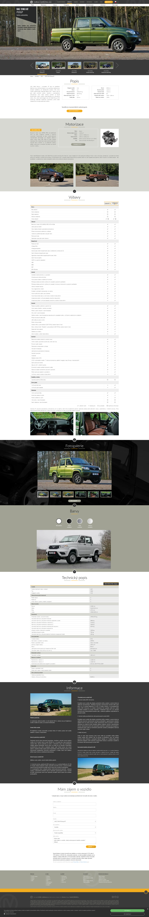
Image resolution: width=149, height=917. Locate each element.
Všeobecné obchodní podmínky (105, 882)
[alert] (74, 912)
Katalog (37, 76)
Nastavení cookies (102, 879)
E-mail (54, 813)
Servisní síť (63, 882)
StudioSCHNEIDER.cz (74, 897)
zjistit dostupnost (74, 111)
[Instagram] (118, 897)
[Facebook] (113, 897)
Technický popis (77, 144)
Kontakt (48, 884)
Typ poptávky (56, 824)
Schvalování (63, 876)
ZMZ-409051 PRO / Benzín (111, 584)
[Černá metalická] (69, 517)
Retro (62, 880)
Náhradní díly (64, 877)
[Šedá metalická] (80, 517)
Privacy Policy (76, 862)
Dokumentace (49, 882)
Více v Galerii (73, 501)
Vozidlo (54, 818)
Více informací (10, 912)
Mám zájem (108, 2)
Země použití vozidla (58, 830)
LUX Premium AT (115, 203)
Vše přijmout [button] (127, 910)
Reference (48, 879)
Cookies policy (102, 877)
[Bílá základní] (59, 517)
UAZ (42, 76)
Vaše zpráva (56, 836)
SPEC (32, 880)
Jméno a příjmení (57, 801)
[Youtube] (115, 897)
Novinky (48, 876)
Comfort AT (107, 203)
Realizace (48, 877)
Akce (47, 880)
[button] (50, 913)
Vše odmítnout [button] (127, 914)
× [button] (147, 909)
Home (31, 76)
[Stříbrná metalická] (90, 517)
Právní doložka (102, 876)
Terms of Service (83, 862)
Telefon (54, 807)
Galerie (32, 879)
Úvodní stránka (34, 876)
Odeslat (90, 846)
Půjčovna (63, 879)
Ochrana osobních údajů (104, 880)
